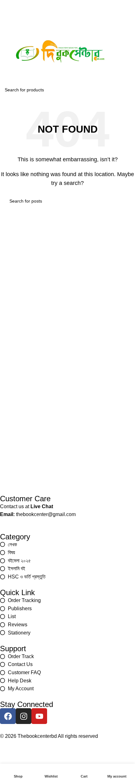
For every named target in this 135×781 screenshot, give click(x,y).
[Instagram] (67, 11)
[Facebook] (51, 11)
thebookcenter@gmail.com (46, 514)
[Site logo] (60, 52)
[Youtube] (84, 11)
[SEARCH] (128, 89)
